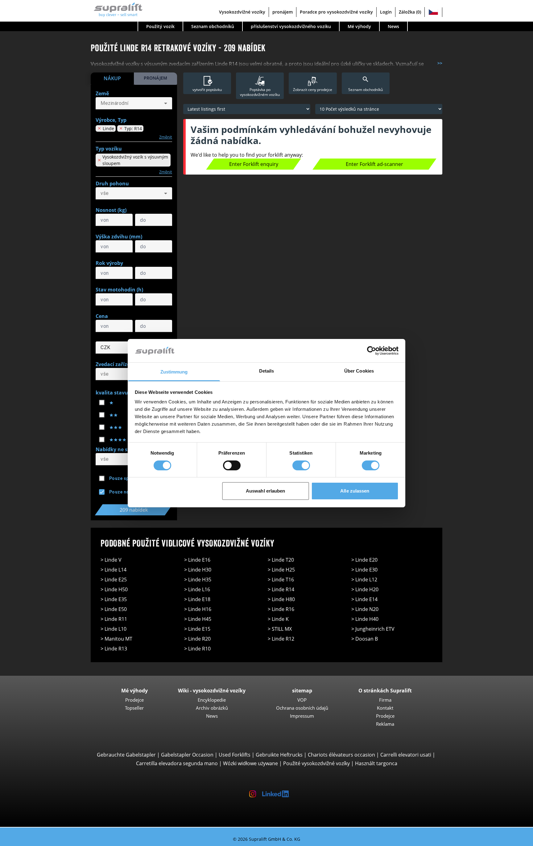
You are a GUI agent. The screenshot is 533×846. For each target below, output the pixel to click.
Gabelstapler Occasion (187, 754)
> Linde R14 (281, 589)
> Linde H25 (281, 569)
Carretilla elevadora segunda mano (177, 763)
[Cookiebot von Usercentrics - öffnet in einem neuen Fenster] (372, 350)
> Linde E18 (197, 599)
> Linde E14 (364, 599)
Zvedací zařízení (115, 364)
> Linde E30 (364, 569)
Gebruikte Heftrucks (279, 754)
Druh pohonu (112, 183)
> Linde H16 (197, 609)
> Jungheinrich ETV (373, 628)
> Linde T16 (281, 579)
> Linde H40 (364, 619)
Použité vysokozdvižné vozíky (316, 763)
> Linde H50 (114, 589)
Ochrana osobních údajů (302, 708)
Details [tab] (266, 370)
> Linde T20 (281, 559)
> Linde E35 (114, 599)
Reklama (385, 724)
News (393, 26)
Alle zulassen (354, 490)
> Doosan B (364, 638)
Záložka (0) (410, 12)
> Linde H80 (281, 599)
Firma (385, 700)
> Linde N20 (364, 609)
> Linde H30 (197, 569)
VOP (302, 700)
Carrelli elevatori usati (405, 754)
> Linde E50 (114, 609)
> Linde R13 (114, 648)
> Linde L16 (197, 589)
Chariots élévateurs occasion (341, 754)
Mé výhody (359, 26)
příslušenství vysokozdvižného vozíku (291, 26)
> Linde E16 (197, 559)
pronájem (282, 12)
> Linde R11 (114, 619)
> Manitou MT (116, 638)
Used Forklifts (234, 754)
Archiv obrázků (212, 708)
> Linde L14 (113, 569)
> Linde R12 (281, 638)
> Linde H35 (197, 579)
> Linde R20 (197, 638)
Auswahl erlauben (265, 490)
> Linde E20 (364, 559)
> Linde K (278, 619)
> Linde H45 (197, 619)
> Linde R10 (197, 648)
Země (102, 93)
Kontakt (385, 708)
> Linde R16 (281, 609)
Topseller (134, 708)
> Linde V (111, 559)
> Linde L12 (364, 579)
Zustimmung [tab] (174, 371)
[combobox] (134, 103)
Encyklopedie (212, 700)
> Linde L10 (113, 628)
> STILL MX (280, 628)
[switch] (232, 465)
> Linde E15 (197, 628)
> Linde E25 (114, 579)
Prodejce (134, 700)
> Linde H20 (364, 589)
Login (386, 12)
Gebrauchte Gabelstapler (126, 754)
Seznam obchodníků (212, 26)
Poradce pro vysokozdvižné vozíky (336, 12)
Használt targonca (376, 763)
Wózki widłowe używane (250, 763)
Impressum (302, 716)
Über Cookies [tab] (359, 370)
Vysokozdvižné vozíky (242, 12)
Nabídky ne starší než (122, 449)
